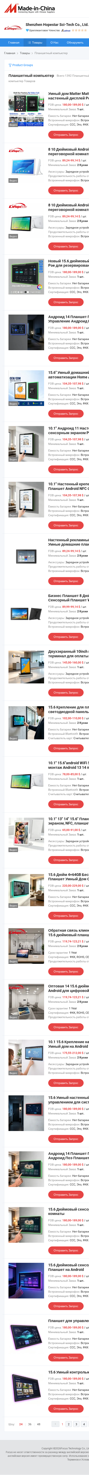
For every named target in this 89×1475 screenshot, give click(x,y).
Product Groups (22, 65)
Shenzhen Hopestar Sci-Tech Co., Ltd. (57, 24)
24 (21, 1424)
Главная (13, 42)
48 (38, 1424)
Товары (37, 42)
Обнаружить (75, 42)
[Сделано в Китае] (30, 8)
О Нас (55, 42)
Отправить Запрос (66, 135)
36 (29, 1424)
